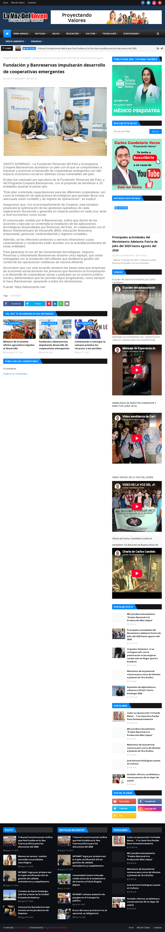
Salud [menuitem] (55, 33)
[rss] (124, 815)
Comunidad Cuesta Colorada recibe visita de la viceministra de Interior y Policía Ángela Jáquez (89, 880)
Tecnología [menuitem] (109, 33)
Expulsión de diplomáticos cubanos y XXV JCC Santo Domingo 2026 (141, 690)
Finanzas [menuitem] (36, 41)
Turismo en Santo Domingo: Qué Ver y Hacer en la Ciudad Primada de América (33, 894)
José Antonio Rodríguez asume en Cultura (143, 762)
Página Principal (10, 58)
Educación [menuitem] (72, 33)
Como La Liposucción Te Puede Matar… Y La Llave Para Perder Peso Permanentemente (143, 716)
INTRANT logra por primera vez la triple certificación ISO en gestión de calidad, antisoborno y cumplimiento (34, 877)
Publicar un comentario (15, 373)
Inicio (5, 2)
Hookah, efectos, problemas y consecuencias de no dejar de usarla (143, 777)
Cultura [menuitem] (90, 33)
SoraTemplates (21, 927)
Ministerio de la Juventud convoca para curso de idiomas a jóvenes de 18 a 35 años (143, 674)
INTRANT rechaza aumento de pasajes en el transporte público (89, 897)
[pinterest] (160, 3)
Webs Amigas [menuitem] (20, 33)
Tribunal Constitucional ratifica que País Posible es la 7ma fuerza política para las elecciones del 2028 (87, 48)
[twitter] (148, 3)
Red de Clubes (17, 2)
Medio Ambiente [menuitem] (15, 41)
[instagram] (154, 3)
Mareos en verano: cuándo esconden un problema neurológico (32, 859)
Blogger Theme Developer (55, 927)
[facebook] (143, 3)
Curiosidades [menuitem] (131, 33)
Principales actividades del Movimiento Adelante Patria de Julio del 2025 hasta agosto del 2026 (135, 243)
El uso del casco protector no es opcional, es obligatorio (90, 912)
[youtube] (124, 801)
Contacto (32, 2)
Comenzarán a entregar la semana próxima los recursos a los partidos (90, 345)
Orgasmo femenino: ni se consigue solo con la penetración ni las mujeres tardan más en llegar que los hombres (142, 655)
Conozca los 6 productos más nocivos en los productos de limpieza (34, 910)
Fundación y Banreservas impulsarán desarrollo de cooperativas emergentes (54, 345)
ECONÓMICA (25, 58)
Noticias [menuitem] (40, 33)
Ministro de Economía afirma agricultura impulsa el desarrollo (18, 345)
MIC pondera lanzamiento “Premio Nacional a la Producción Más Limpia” (141, 617)
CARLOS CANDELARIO (15, 78)
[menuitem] (7, 33)
